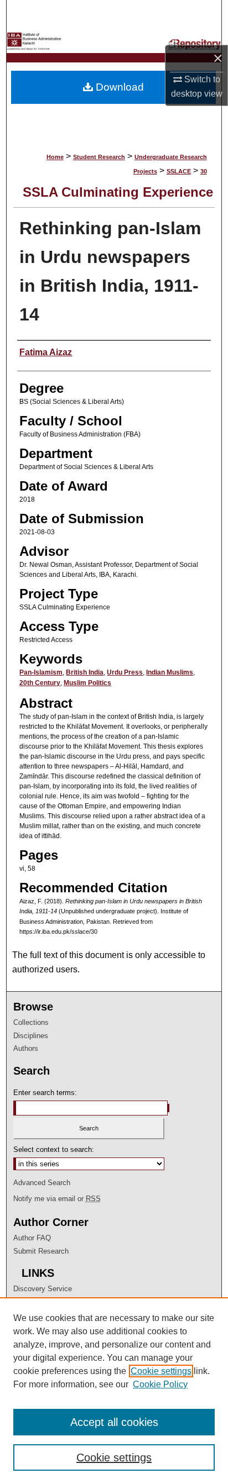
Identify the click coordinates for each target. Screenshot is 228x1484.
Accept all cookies (114, 1422)
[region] (114, 1390)
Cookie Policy (160, 1384)
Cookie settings (161, 1371)
